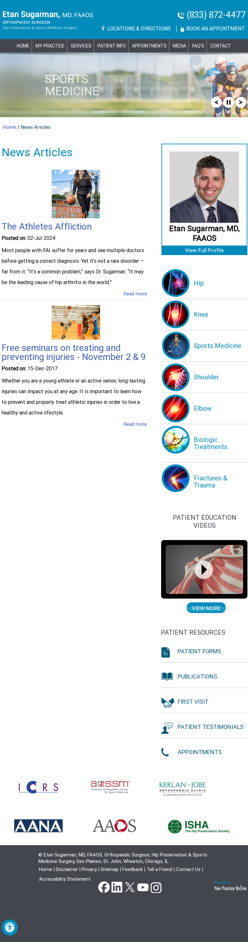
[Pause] (228, 101)
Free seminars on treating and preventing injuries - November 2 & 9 (74, 352)
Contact (220, 45)
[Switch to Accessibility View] (10, 927)
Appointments (149, 45)
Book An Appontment (215, 29)
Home (23, 45)
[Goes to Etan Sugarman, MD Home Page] (48, 20)
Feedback (132, 869)
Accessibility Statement (64, 879)
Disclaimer (67, 869)
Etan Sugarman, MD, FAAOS (204, 233)
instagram (155, 887)
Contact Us (188, 869)
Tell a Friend (159, 869)
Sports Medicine (72, 85)
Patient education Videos (204, 521)
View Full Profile (204, 250)
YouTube (142, 887)
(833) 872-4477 (216, 15)
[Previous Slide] (216, 101)
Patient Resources (193, 632)
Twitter (129, 887)
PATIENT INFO (112, 45)
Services (81, 45)
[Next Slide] (241, 101)
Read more (135, 294)
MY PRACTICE (50, 45)
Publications (197, 676)
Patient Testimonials (210, 726)
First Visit (193, 701)
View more (206, 608)
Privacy (89, 869)
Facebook (104, 887)
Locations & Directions (139, 29)
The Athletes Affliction (47, 226)
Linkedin (116, 887)
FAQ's (198, 45)
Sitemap (110, 869)
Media (179, 45)
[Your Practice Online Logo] (230, 885)
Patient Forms (199, 651)
